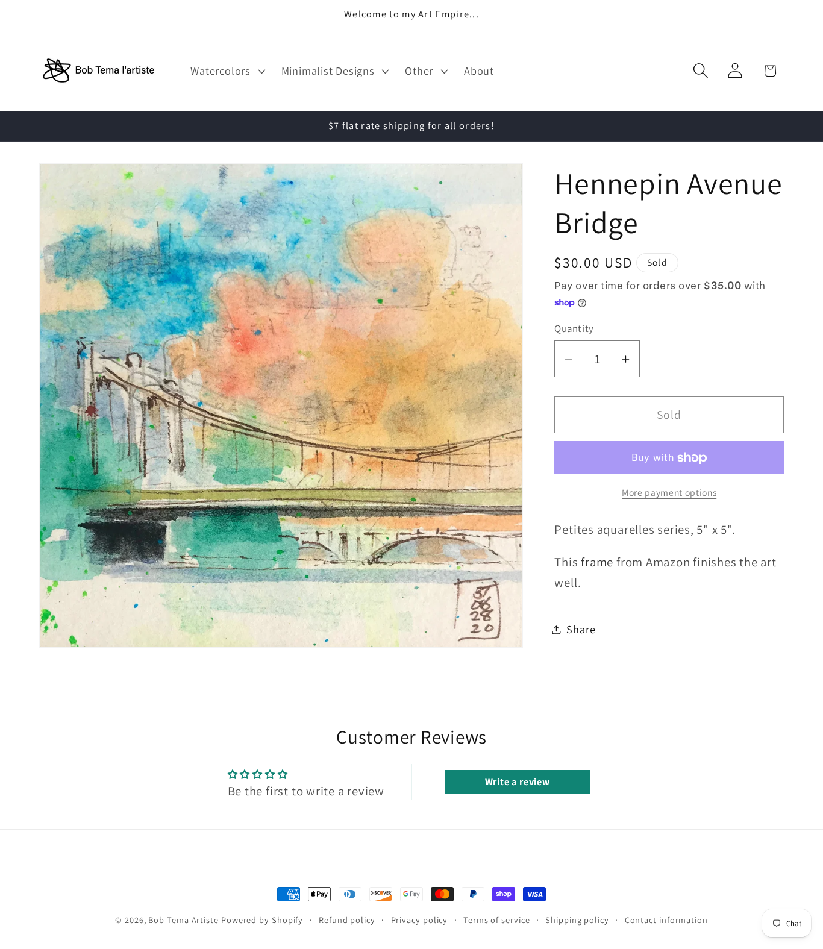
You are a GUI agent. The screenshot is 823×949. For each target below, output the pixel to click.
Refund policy (347, 920)
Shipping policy (577, 920)
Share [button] (580, 629)
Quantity (573, 328)
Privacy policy (419, 920)
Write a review (517, 781)
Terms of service (496, 920)
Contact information (666, 920)
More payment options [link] (669, 493)
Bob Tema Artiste (183, 920)
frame (597, 562)
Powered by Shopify (262, 920)
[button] (226, 70)
